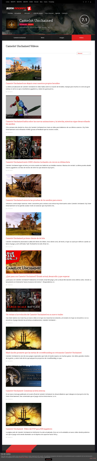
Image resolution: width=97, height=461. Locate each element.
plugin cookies (93, 458)
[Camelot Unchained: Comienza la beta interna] (23, 387)
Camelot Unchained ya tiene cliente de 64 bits (25, 238)
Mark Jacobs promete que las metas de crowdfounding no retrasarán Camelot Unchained (43, 353)
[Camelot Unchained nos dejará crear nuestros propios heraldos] (23, 80)
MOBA (31, 2)
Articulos (27, 13)
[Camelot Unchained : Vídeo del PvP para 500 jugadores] (23, 425)
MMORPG (19, 2)
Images (62, 37)
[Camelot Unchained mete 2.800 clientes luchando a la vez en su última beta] (23, 159)
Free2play (51, 2)
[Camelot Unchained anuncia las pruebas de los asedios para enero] (23, 197)
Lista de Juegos (38, 13)
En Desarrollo (23, 24)
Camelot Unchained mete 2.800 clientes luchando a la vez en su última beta (38, 162)
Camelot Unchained (20, 37)
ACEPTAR (48, 459)
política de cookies (24, 457)
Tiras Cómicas (49, 13)
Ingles (50, 27)
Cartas (7, 2)
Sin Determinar (35, 27)
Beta (41, 2)
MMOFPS (13, 2)
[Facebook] (88, 2)
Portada (10, 13)
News (42, 37)
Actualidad (18, 13)
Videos (81, 37)
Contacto (65, 13)
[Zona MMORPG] (18, 10)
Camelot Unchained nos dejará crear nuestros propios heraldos (33, 83)
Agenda (57, 13)
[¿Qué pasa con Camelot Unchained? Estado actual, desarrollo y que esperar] (23, 273)
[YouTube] (90, 2)
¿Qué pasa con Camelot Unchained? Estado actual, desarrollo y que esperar (38, 276)
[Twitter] (86, 2)
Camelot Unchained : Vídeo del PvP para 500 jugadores (29, 429)
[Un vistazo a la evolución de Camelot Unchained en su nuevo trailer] (23, 311)
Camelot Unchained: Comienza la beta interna (25, 391)
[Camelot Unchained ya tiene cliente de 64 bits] (23, 235)
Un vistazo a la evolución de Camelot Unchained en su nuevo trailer (34, 315)
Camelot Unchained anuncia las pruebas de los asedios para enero (34, 200)
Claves (45, 2)
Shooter (36, 2)
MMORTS (25, 2)
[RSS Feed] (83, 2)
